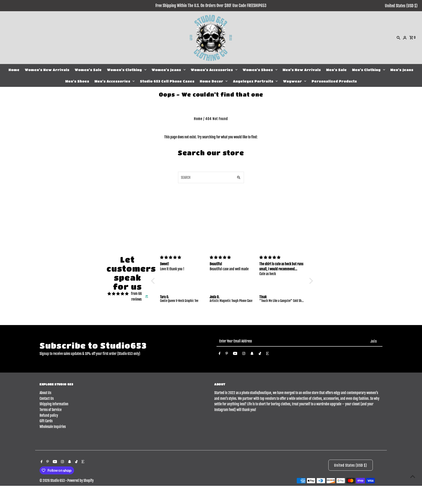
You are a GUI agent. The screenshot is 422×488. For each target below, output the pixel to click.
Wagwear (292, 81)
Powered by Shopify (80, 480)
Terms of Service (51, 410)
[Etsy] (267, 354)
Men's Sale (336, 70)
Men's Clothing (366, 70)
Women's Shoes (258, 70)
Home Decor (211, 81)
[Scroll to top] (413, 476)
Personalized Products (334, 81)
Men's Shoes (77, 81)
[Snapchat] (252, 354)
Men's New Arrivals (302, 70)
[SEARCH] (398, 37)
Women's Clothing (124, 70)
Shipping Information (54, 404)
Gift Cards (46, 421)
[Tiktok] (260, 354)
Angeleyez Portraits (253, 81)
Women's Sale (88, 70)
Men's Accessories (112, 81)
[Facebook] (219, 354)
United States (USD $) (401, 5)
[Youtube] (235, 354)
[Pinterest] (227, 354)
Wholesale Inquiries (53, 426)
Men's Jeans (401, 70)
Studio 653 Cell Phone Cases (167, 81)
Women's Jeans (166, 70)
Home (14, 70)
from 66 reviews (136, 296)
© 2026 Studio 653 (52, 480)
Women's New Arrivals (47, 70)
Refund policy (49, 415)
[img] (118, 294)
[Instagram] (243, 354)
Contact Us (47, 398)
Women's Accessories (212, 70)
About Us (45, 393)
